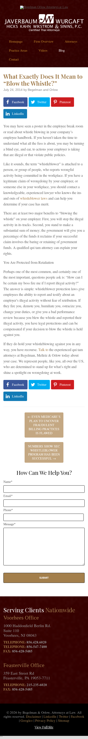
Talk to (43, 349)
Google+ (27, 720)
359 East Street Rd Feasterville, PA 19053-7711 (26, 675)
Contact (14, 59)
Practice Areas (18, 50)
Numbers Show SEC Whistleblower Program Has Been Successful (44, 452)
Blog (62, 50)
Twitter (63, 716)
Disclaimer (33, 716)
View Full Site (44, 727)
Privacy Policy (45, 720)
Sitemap (63, 720)
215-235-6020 (37, 684)
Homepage (16, 41)
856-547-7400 (37, 646)
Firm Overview (43, 41)
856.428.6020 (36, 642)
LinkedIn (50, 716)
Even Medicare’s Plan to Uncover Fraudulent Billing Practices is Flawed (44, 424)
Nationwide (60, 610)
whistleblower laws (33, 198)
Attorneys (71, 41)
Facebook (77, 716)
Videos (43, 50)
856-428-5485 (22, 651)
